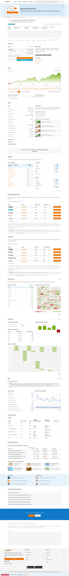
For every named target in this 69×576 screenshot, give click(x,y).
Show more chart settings (13, 98)
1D (9, 91)
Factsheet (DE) (39, 60)
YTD (25, 91)
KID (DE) (38, 62)
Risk (49, 40)
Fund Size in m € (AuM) (31, 448)
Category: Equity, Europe (40, 115)
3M (14, 91)
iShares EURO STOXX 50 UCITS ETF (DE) (15, 450)
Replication (54, 448)
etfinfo (19, 523)
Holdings (22, 40)
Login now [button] (38, 515)
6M (16, 91)
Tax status (10, 141)
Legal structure (11, 139)
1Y (18, 91)
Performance (39, 40)
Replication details (12, 144)
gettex (25, 523)
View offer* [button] (57, 209)
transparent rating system (20, 232)
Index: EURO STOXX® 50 (40, 113)
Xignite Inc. (22, 523)
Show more (38, 63)
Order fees (33, 40)
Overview (10, 40)
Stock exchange (54, 40)
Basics (18, 40)
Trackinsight (16, 523)
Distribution (45, 448)
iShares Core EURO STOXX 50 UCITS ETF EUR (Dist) (17, 456)
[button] (46, 24)
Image (59, 374)
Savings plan (27, 40)
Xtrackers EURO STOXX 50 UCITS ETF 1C (15, 454)
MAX (28, 91)
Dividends (45, 40)
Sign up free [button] (31, 515)
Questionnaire (45, 149)
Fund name (10, 448)
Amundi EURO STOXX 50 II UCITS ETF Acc (15, 458)
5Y (23, 91)
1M (12, 91)
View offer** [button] (57, 206)
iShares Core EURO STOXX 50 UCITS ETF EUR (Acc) (16, 452)
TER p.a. (37, 448)
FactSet (28, 523)
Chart (14, 40)
